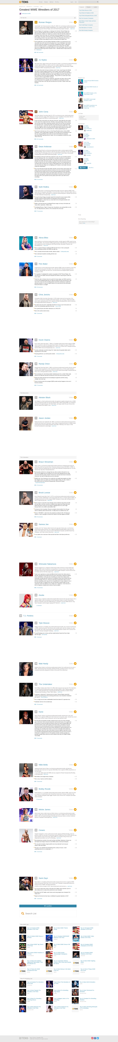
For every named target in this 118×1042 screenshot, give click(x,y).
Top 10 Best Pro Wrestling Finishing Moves (34, 999)
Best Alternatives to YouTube (85, 27)
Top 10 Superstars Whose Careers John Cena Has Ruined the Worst (62, 962)
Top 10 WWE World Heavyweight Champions (60, 953)
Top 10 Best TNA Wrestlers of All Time (62, 982)
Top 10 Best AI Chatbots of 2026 (86, 12)
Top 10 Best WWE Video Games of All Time (87, 937)
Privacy (34, 1037)
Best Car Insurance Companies (86, 18)
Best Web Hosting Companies (86, 30)
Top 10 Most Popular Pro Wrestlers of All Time (34, 991)
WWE (41, 6)
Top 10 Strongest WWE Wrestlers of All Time (87, 928)
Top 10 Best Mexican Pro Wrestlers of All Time (34, 1007)
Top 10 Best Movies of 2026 (85, 10)
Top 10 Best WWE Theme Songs (61, 928)
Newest (46, 2)
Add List (51, 2)
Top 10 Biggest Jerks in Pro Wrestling (61, 999)
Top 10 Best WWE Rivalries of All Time (35, 953)
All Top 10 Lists (22, 6)
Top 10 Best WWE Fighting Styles (88, 961)
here (84, 223)
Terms (31, 1037)
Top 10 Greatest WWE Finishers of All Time (87, 953)
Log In (71, 2)
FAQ (42, 1037)
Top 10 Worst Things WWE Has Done (88, 969)
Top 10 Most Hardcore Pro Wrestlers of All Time (61, 1007)
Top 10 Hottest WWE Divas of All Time (35, 937)
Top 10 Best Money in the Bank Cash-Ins (62, 969)
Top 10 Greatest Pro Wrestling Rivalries (88, 999)
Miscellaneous (29, 6)
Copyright (38, 1037)
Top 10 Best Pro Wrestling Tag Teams (61, 991)
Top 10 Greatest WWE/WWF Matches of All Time (61, 937)
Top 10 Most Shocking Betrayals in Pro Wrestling (88, 1007)
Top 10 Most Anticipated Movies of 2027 (88, 15)
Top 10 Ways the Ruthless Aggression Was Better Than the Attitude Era (35, 962)
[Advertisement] (48, 99)
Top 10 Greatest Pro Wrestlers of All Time (35, 982)
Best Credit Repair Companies (86, 25)
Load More (48, 906)
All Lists (40, 2)
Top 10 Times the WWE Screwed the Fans (33, 969)
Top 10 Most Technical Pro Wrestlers (87, 991)
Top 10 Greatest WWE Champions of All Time (87, 945)
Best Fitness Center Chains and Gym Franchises (87, 21)
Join (76, 2)
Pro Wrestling (36, 6)
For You (57, 2)
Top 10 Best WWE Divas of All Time (62, 945)
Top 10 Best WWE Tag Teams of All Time (35, 945)
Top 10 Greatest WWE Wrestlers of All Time (33, 928)
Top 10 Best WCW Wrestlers (87, 982)
